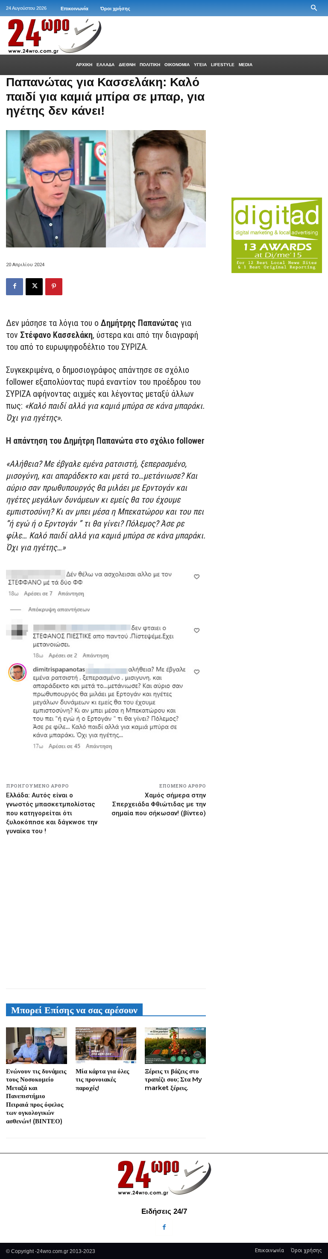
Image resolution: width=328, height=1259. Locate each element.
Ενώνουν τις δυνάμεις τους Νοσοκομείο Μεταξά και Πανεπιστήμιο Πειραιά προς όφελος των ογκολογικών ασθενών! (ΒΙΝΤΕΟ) (36, 1096)
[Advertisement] (106, 908)
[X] (34, 286)
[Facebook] (14, 286)
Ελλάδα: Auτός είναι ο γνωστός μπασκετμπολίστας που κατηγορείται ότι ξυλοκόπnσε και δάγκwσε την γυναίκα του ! (51, 813)
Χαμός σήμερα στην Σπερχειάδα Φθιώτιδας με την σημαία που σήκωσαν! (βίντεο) (158, 804)
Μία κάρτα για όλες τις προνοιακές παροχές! (102, 1079)
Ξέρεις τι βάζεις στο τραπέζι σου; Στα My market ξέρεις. (173, 1079)
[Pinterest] (53, 286)
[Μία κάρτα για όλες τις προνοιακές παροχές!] (106, 1045)
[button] (314, 8)
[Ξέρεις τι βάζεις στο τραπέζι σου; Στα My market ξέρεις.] (175, 1045)
